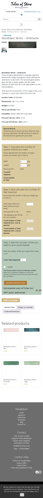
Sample (10, 267)
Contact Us (21, 424)
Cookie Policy (21, 465)
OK (22, 495)
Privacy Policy (21, 463)
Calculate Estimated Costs (15, 283)
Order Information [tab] (11, 311)
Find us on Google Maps (21, 461)
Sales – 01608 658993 (21, 449)
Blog (21, 422)
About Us (21, 415)
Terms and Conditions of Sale (21, 468)
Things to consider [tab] (25, 307)
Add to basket (10, 300)
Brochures (21, 420)
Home (4, 30)
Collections (21, 417)
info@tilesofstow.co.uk (32, 12)
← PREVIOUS (6, 35)
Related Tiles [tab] (9, 307)
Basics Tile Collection (15, 30)
